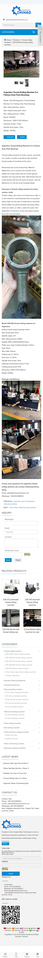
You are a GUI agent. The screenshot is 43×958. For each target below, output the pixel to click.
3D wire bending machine (14, 718)
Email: (7, 528)
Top (37, 956)
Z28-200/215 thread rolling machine (18, 661)
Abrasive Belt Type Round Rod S (15, 763)
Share (5, 956)
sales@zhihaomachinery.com (17, 20)
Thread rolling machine (12, 651)
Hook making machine (12, 723)
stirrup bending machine (14, 707)
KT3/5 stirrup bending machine (16, 699)
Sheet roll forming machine (14, 744)
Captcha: (5, 861)
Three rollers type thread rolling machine (20, 672)
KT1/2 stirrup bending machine (16, 692)
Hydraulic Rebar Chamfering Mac (16, 783)
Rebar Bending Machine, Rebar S (16, 768)
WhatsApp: (9, 519)
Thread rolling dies (12, 675)
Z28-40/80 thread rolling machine (17, 654)
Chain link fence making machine (16, 732)
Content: (8, 537)
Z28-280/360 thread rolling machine (18, 665)
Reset (18, 560)
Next (36, 64)
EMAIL (22, 137)
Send (8, 560)
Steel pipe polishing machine (15, 748)
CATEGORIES (8, 32)
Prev (7, 64)
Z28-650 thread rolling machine (17, 668)
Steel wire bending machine (14, 712)
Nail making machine (12, 728)
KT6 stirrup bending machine (16, 703)
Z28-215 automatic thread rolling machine (11, 602)
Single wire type (11, 735)
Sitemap (25, 936)
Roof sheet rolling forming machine (23, 507)
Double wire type (11, 739)
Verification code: (12, 550)
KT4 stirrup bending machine (16, 696)
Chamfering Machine (12, 685)
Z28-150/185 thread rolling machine (18, 658)
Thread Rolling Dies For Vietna (15, 778)
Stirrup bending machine (13, 689)
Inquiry (27, 956)
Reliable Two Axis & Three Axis (15, 773)
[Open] (40, 35)
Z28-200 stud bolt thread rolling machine (32, 602)
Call (16, 956)
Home (9, 40)
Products (16, 40)
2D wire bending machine (14, 715)
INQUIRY (10, 137)
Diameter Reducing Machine (14, 680)
